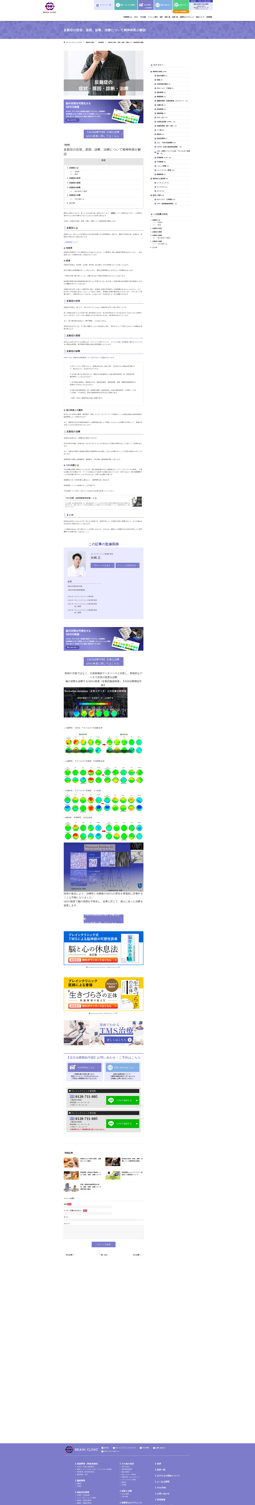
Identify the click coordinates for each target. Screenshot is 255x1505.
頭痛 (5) (160, 80)
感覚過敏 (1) (161, 113)
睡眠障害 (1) (161, 174)
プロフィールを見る (101, 565)
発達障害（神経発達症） (88, 1464)
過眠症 (79, 1483)
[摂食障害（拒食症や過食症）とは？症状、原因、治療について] (71, 1178)
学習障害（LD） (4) (164, 157)
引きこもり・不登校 (129, 1474)
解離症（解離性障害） (85, 1503)
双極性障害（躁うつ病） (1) (167, 126)
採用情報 (161, 1500)
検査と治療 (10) (158, 195)
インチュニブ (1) (163, 183)
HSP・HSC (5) (162, 117)
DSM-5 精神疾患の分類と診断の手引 (89, 398)
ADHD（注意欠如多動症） (86, 1466)
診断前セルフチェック (132, 1503)
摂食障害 (67, 145)
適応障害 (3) (161, 92)
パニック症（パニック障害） (87, 1498)
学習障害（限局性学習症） (86, 1472)
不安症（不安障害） (84, 1495)
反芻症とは (73, 168)
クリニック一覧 (105, 5)
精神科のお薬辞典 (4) (160, 178)
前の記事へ (70, 1255)
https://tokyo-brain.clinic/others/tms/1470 (76, 500)
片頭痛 (124, 1485)
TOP (74, 42)
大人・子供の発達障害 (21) (166, 142)
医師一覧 (161, 1470)
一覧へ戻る (104, 1255)
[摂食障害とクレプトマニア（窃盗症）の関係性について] (112, 1178)
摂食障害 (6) (161, 109)
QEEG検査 (125, 1494)
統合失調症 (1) (162, 75)
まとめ (71, 203)
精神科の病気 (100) (160, 71)
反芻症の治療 (74, 195)
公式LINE (182, 5)
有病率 (74, 171)
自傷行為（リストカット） (131, 1477)
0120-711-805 (202, 4)
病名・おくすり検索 (127, 5)
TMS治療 (125, 1496)
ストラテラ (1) (162, 187)
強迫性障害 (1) (162, 138)
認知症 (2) (160, 134)
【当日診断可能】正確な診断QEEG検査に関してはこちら (103, 134)
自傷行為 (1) (161, 105)
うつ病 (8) (160, 130)
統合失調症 (125, 1472)
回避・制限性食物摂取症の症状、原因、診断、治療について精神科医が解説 (90, 1187)
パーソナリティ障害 (129, 1479)
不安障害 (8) (161, 162)
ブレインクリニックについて (125, 1448)
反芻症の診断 (74, 187)
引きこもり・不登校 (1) (165, 88)
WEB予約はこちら (86, 1067)
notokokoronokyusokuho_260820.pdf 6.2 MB (104, 967)
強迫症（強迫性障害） (85, 1500)
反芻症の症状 (74, 178)
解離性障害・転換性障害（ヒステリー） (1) (172, 101)
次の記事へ (137, 1255)
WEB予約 (148, 6)
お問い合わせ (165, 5)
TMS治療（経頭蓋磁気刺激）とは (81, 498)
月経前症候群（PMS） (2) (166, 121)
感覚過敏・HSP (82, 1474)
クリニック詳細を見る (126, 565)
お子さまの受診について (168, 1476)
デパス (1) (160, 191)
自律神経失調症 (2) (163, 84)
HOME (106, 1448)
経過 (74, 174)
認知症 (124, 1482)
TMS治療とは (77, 199)
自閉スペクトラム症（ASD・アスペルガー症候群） (95, 1469)
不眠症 (79, 1486)
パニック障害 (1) (163, 166)
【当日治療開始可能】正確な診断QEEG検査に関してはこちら (102, 918)
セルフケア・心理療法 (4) (166, 199)
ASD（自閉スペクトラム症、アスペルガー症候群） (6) (173, 152)
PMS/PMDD (126, 1466)
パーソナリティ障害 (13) (166, 170)
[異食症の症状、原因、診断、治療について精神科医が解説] (112, 1165)
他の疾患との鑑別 (78, 191)
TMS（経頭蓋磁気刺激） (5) (167, 203)
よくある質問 (163, 1482)
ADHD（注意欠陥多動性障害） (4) (169, 147)
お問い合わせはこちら (124, 1067)
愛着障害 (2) (161, 96)
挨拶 (159, 1464)
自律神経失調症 (127, 1469)
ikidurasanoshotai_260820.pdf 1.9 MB (104, 1013)
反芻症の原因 (74, 183)
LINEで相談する (124, 1100)
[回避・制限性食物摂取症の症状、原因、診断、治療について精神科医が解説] (71, 1190)
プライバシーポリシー (112, 1451)
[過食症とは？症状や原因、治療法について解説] (71, 1166)
